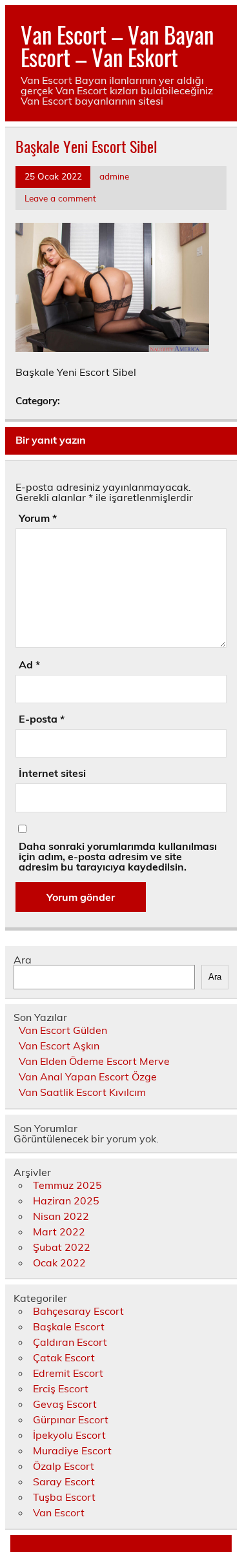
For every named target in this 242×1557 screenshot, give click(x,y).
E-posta (42, 719)
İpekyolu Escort (69, 1434)
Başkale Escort (69, 1326)
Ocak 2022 (59, 1262)
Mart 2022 (59, 1231)
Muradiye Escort (72, 1450)
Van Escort (59, 1512)
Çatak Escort (64, 1357)
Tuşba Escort (64, 1496)
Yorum (38, 518)
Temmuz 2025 (67, 1185)
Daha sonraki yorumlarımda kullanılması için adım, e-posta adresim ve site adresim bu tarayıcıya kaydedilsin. (118, 856)
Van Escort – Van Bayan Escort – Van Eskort (117, 45)
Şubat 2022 (61, 1247)
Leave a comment (60, 197)
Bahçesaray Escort (78, 1310)
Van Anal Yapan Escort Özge (88, 1076)
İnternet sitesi (52, 773)
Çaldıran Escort (70, 1341)
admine (114, 175)
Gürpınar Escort (70, 1419)
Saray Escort (64, 1481)
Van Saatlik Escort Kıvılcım (82, 1092)
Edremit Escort (68, 1372)
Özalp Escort (63, 1465)
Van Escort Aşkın (59, 1045)
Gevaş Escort (65, 1403)
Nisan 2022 (61, 1216)
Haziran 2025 (66, 1200)
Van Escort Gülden (63, 1030)
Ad (29, 664)
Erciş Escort (60, 1388)
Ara (23, 959)
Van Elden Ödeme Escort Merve (94, 1061)
